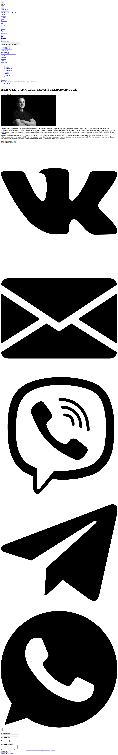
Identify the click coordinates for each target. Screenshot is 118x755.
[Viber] (9, 142)
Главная (6, 67)
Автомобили (5, 11)
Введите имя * (5, 733)
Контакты (4, 21)
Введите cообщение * (7, 744)
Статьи (3, 14)
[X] (7, 142)
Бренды (3, 19)
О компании (4, 9)
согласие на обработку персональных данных (40, 750)
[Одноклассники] (4, 142)
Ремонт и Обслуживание (8, 12)
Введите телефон (6, 741)
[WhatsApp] (12, 142)
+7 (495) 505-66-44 (9, 44)
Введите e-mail (5, 737)
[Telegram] (15, 142)
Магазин (3, 16)
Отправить (4, 751)
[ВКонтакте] (2, 142)
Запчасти (3, 17)
